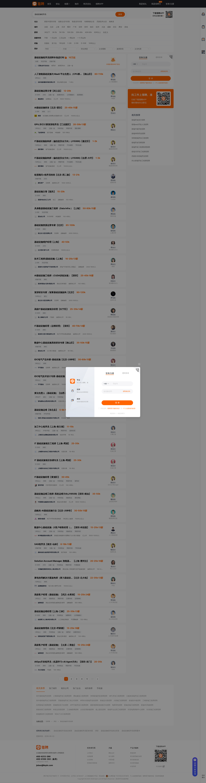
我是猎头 (113, 413)
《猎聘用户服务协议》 (113, 408)
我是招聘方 (121, 413)
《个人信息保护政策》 (129, 408)
